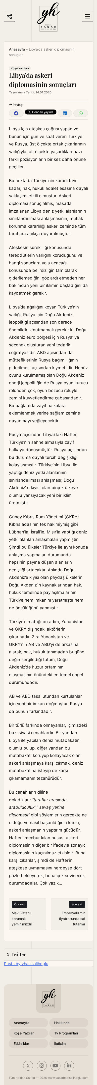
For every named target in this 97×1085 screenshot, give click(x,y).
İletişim (60, 1043)
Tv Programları (66, 1033)
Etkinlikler (21, 1043)
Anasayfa (17, 49)
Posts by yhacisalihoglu (26, 963)
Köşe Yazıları (20, 68)
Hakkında (62, 1023)
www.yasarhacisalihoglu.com (68, 1078)
